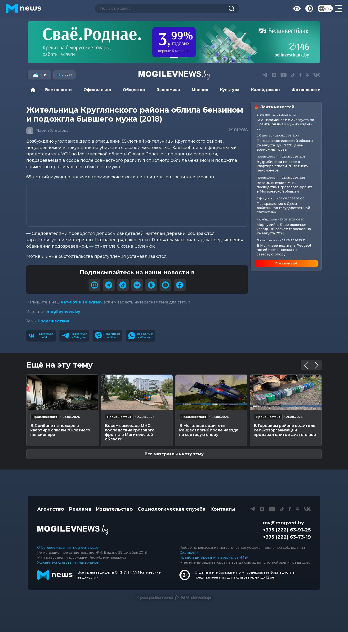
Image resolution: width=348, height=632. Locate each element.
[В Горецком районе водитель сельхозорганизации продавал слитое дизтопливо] (286, 392)
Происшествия (53, 321)
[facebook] (180, 285)
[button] (164, 58)
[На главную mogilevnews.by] (23, 8)
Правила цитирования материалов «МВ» (214, 557)
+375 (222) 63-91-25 (287, 530)
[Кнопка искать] (231, 8)
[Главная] (34, 90)
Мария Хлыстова (51, 130)
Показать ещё (286, 263)
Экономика (168, 90)
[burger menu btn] (338, 8)
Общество (134, 90)
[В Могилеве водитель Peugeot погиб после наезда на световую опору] (211, 392)
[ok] (151, 285)
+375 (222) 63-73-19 (287, 537)
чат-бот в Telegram (81, 302)
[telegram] (109, 285)
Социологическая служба (171, 509)
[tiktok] (123, 285)
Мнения (200, 90)
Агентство (50, 509)
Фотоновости (306, 90)
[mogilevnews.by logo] (72, 530)
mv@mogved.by (283, 523)
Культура (229, 90)
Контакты (222, 509)
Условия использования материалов (68, 562)
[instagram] (94, 285)
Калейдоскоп (265, 90)
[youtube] (165, 285)
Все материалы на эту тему (174, 454)
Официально (97, 90)
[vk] (137, 285)
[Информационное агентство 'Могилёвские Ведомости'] (174, 75)
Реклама (80, 509)
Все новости (58, 90)
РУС (328, 8)
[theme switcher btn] (309, 8)
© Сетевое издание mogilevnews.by (68, 547)
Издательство (114, 509)
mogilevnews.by (63, 311)
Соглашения (190, 552)
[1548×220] (174, 42)
